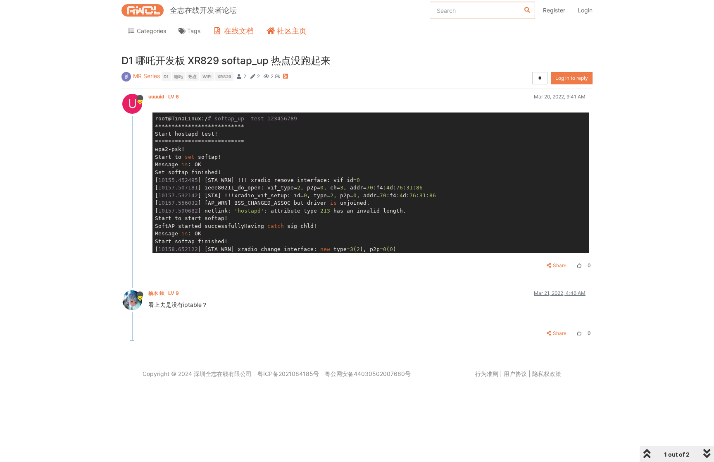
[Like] (578, 265)
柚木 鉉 (163, 293)
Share (560, 265)
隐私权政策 (546, 373)
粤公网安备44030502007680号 (368, 373)
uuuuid (163, 96)
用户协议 (515, 373)
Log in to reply (571, 78)
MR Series (146, 75)
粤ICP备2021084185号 (288, 373)
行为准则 (486, 373)
